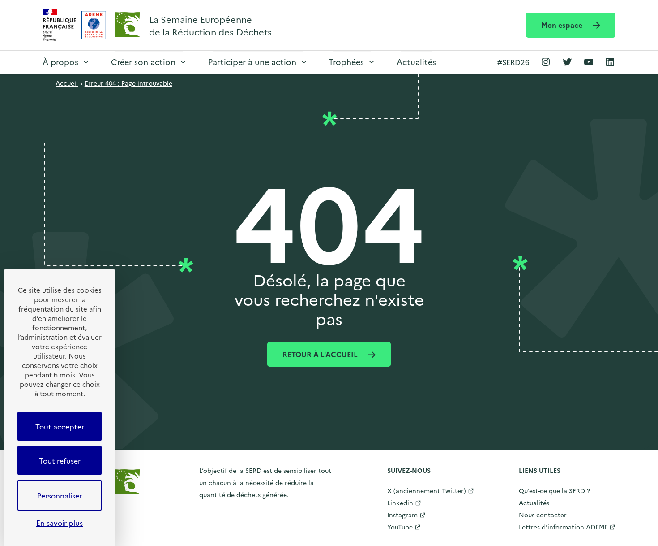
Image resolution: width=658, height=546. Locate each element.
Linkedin (400, 502)
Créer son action (143, 61)
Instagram (402, 514)
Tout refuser (60, 460)
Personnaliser (59, 495)
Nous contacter (543, 514)
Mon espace (562, 25)
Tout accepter (59, 426)
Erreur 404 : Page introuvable (128, 82)
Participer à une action (252, 61)
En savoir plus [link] (59, 523)
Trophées (346, 61)
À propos (60, 61)
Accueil (67, 82)
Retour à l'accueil (320, 354)
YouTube (400, 526)
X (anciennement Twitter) (426, 490)
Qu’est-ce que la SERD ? (554, 490)
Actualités (416, 61)
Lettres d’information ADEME (563, 526)
